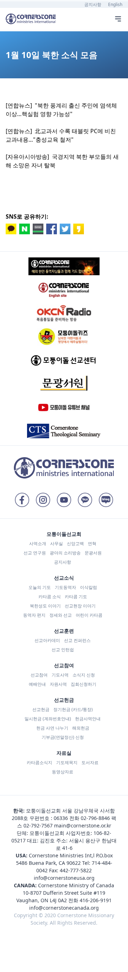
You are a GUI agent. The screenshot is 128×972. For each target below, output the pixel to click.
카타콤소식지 (39, 762)
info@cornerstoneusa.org (64, 877)
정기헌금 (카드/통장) (73, 709)
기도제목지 (67, 762)
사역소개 (37, 543)
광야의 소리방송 (65, 553)
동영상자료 (62, 772)
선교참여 (39, 675)
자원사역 (58, 684)
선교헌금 (40, 709)
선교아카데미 (47, 640)
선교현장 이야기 (80, 606)
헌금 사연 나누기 (52, 728)
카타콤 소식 (49, 597)
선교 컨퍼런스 (77, 640)
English (115, 4)
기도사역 (60, 675)
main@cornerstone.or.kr (82, 825)
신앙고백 (75, 543)
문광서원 (93, 553)
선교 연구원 (34, 553)
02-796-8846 (95, 818)
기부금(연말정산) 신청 (63, 737)
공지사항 (92, 4)
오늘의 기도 (39, 587)
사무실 (56, 543)
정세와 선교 (60, 615)
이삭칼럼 (88, 587)
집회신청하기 (83, 684)
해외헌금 (80, 728)
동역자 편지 (34, 615)
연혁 (92, 543)
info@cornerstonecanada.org (64, 907)
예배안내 (37, 684)
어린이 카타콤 (89, 615)
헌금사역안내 (88, 719)
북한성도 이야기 (45, 606)
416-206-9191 (96, 900)
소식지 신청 (84, 675)
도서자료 (89, 762)
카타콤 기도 (76, 597)
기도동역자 (65, 587)
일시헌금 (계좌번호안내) (48, 719)
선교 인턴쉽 (63, 650)
